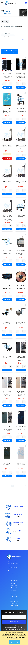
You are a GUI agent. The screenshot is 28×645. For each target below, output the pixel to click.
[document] (14, 638)
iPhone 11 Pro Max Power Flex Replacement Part (21, 217)
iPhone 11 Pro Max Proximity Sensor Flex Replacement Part (7, 357)
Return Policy (14, 598)
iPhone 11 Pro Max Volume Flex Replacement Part (7, 252)
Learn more (14, 638)
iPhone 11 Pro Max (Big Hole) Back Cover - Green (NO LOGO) (7, 463)
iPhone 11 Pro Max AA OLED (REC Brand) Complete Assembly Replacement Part (20, 75)
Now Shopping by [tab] (5, 26)
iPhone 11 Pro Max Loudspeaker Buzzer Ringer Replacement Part (20, 252)
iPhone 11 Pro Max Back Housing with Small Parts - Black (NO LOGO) (20, 358)
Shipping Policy (14, 601)
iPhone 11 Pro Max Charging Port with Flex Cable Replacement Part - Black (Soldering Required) (7, 146)
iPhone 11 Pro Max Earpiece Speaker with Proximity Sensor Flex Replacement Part (21, 323)
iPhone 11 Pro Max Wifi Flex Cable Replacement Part (7, 322)
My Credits (14, 590)
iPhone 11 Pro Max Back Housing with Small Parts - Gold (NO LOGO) (21, 393)
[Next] (25, 485)
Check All (6, 48)
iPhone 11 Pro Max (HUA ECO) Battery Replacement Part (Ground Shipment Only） (7, 111)
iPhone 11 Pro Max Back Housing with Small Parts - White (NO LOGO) (7, 393)
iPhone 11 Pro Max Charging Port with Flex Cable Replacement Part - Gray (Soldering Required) (21, 146)
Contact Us (14, 596)
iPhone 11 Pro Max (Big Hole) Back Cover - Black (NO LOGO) (20, 428)
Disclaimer (14, 603)
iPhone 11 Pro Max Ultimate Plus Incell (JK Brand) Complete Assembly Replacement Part (7, 76)
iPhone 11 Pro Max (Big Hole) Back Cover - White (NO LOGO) (20, 463)
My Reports (14, 587)
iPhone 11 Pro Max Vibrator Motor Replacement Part (7, 287)
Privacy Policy (14, 605)
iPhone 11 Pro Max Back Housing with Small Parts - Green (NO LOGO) (7, 428)
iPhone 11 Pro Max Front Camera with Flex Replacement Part (21, 110)
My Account (14, 583)
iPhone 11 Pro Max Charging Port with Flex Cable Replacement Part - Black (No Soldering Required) (21, 182)
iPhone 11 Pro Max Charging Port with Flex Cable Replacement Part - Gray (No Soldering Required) (7, 218)
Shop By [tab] (5, 22)
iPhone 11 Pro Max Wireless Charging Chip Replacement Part (21, 287)
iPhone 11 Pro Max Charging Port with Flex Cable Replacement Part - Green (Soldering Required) (7, 182)
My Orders (14, 585)
